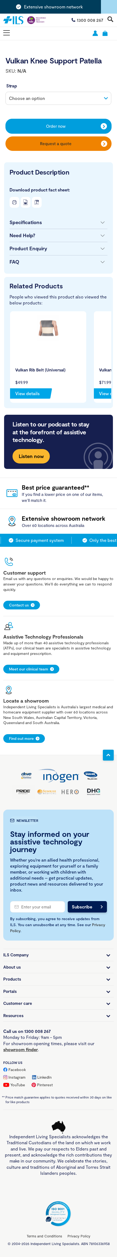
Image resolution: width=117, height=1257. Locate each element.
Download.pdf (37, 202)
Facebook (17, 1069)
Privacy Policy (78, 1236)
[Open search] (110, 19)
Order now (56, 126)
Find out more (21, 738)
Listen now (31, 456)
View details (27, 393)
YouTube (17, 1084)
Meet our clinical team (28, 669)
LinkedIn (44, 1077)
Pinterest (45, 1084)
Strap (11, 85)
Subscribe (82, 906)
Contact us (19, 605)
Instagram (17, 1077)
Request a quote (56, 143)
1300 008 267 (90, 20)
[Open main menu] (6, 33)
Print (14, 202)
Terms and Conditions (44, 1236)
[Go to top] (108, 755)
